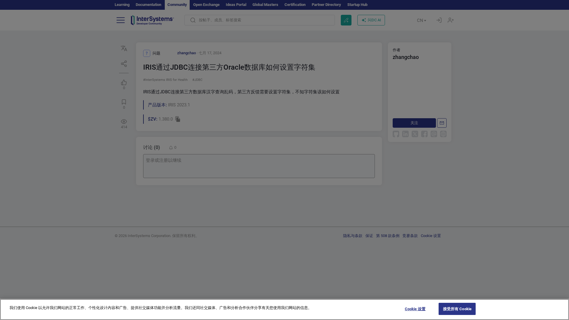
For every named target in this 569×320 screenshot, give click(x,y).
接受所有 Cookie (457, 309)
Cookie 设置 (415, 309)
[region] (284, 309)
